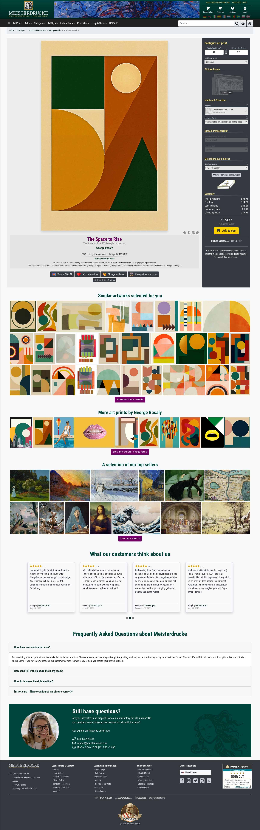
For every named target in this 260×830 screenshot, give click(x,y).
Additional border (211, 58)
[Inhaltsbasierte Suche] (243, 23)
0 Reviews (110, 280)
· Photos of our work (102, 784)
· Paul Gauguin (143, 776)
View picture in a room (145, 274)
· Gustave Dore (143, 787)
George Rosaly (55, 30)
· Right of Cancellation (61, 784)
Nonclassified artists (37, 30)
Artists (28, 23)
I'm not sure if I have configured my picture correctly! (43, 691)
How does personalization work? (32, 647)
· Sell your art (99, 773)
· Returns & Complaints (61, 787)
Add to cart (228, 230)
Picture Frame (67, 23)
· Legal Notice (57, 773)
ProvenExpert (40, 605)
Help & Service (99, 23)
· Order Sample (100, 791)
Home (11, 30)
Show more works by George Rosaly (130, 451)
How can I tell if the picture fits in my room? (38, 671)
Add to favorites (89, 274)
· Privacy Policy (58, 780)
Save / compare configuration (227, 175)
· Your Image (99, 769)
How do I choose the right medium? (34, 681)
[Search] (237, 23)
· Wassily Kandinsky (145, 780)
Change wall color (115, 274)
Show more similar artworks (130, 399)
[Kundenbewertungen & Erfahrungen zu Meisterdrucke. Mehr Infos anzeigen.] (237, 776)
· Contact (55, 769)
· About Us (56, 791)
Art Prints (17, 23)
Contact (113, 23)
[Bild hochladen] (250, 23)
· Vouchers (98, 787)
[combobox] (226, 62)
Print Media (83, 23)
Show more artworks (130, 538)
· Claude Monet (143, 773)
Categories (39, 23)
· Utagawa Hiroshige (145, 784)
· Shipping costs (100, 776)
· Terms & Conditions (60, 776)
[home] (9, 23)
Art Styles (53, 23)
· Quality (97, 780)
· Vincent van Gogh (145, 769)
